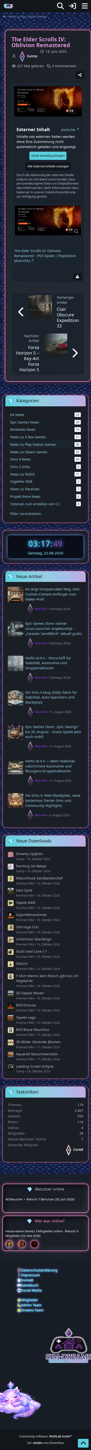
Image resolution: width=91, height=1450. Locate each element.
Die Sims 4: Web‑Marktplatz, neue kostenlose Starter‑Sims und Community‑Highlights (52, 800)
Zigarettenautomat (31, 914)
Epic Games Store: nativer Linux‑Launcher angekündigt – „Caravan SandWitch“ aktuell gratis (53, 628)
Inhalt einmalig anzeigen (48, 156)
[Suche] (60, 6)
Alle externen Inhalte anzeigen (48, 166)
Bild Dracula (26, 1005)
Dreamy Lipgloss (29, 853)
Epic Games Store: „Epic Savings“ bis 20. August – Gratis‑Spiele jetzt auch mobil (53, 731)
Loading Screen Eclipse (35, 1066)
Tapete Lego (26, 1017)
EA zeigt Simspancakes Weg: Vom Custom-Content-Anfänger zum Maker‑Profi (52, 594)
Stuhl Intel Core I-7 (31, 951)
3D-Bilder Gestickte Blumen (38, 1042)
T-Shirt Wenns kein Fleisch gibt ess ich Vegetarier (47, 978)
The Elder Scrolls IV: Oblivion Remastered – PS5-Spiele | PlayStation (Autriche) (45, 255)
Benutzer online (49, 1189)
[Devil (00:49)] (36, 1244)
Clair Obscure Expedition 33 (68, 317)
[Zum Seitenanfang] (83, 1443)
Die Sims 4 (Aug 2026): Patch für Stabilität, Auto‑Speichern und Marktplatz (51, 697)
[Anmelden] (72, 6)
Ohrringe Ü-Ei (27, 927)
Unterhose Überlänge (33, 939)
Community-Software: (45, 1436)
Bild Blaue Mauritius (32, 1029)
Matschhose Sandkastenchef (39, 878)
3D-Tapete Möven (30, 993)
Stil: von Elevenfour (45, 1443)
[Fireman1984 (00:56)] (24, 1244)
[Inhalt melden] (77, 276)
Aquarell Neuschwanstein (37, 1054)
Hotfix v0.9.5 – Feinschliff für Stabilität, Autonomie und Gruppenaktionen (48, 663)
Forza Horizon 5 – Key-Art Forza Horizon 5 (27, 358)
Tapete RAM (25, 902)
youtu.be (68, 129)
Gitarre (21, 963)
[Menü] (85, 6)
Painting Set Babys (31, 866)
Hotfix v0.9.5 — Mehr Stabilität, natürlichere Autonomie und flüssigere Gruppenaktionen (50, 766)
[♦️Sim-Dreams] (8, 6)
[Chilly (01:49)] (11, 1244)
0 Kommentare (64, 66)
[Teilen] (80, 75)
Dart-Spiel (24, 890)
